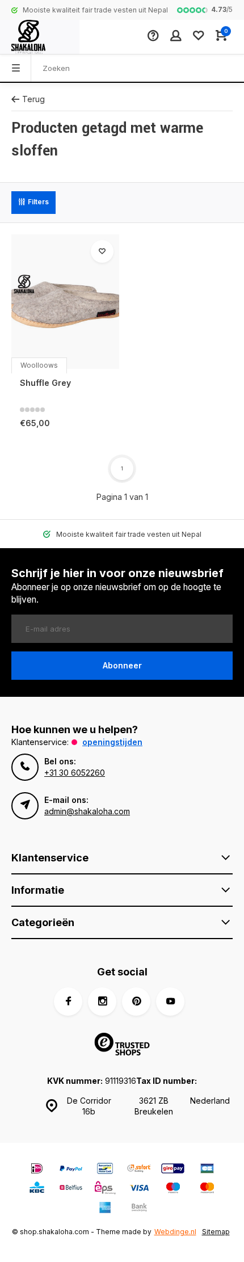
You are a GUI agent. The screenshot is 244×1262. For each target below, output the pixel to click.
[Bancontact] (105, 1170)
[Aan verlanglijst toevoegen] (102, 251)
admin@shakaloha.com (87, 811)
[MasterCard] (207, 1189)
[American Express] (105, 1209)
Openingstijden (112, 742)
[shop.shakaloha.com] (39, 37)
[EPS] (105, 1189)
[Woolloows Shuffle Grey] (65, 301)
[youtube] (170, 1001)
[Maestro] (173, 1189)
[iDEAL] (37, 1170)
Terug (33, 99)
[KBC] (37, 1189)
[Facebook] (68, 1001)
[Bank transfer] (139, 1209)
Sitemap (216, 1231)
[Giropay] (173, 1170)
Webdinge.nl (175, 1231)
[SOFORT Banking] (139, 1170)
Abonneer (122, 665)
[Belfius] (71, 1189)
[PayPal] (71, 1170)
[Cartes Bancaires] (207, 1170)
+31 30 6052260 (74, 772)
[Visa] (139, 1189)
